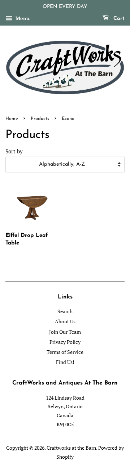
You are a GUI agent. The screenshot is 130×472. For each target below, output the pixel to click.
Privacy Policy (65, 341)
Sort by (14, 151)
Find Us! (65, 362)
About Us (65, 321)
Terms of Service (65, 352)
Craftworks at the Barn (71, 447)
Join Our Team (65, 331)
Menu (22, 18)
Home (11, 118)
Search (65, 311)
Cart (118, 18)
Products (40, 118)
